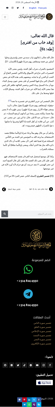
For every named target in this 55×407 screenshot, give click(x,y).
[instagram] (12, 7)
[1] (10, 101)
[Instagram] (43, 365)
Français (44, 8)
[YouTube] (7, 7)
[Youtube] (37, 365)
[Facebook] (23, 7)
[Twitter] (17, 7)
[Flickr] (11, 365)
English (32, 8)
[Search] (4, 213)
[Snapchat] (5, 365)
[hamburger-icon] (5, 17)
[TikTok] (24, 365)
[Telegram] (31, 365)
